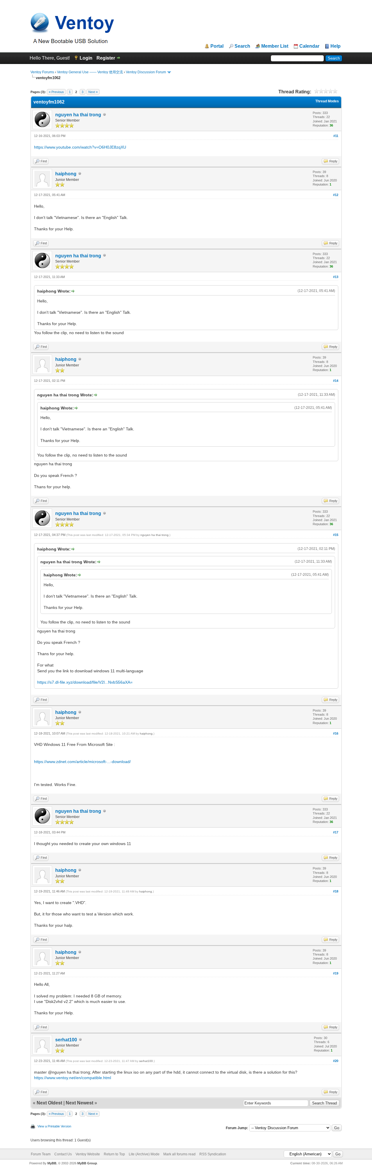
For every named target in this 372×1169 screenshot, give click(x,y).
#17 (335, 832)
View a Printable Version (54, 1126)
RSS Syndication (212, 1154)
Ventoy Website (88, 1154)
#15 (335, 535)
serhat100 (66, 1039)
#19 (335, 973)
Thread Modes (327, 101)
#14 (335, 380)
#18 (335, 891)
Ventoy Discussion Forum (146, 72)
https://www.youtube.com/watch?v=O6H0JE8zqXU (80, 147)
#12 (335, 195)
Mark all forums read (179, 1154)
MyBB (51, 1163)
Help (335, 46)
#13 (335, 277)
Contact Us (63, 1154)
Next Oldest (49, 1102)
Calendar (309, 46)
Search (242, 46)
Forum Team (41, 1154)
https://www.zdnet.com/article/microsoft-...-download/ (82, 761)
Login (86, 58)
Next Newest (79, 1102)
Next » (93, 92)
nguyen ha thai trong (78, 114)
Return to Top (114, 1154)
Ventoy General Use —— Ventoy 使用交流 (90, 72)
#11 (335, 136)
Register (105, 58)
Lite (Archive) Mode (144, 1154)
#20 (335, 1061)
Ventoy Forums (42, 72)
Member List (274, 46)
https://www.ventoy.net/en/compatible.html (72, 1077)
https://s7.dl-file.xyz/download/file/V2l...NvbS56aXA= (85, 682)
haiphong (65, 173)
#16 (335, 733)
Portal (216, 46)
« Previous (56, 92)
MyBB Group (87, 1163)
